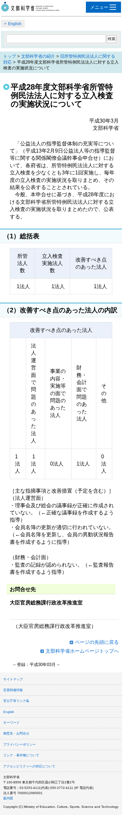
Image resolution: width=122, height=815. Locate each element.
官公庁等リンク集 (16, 701)
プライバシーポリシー (19, 744)
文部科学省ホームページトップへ (82, 651)
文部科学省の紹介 (38, 56)
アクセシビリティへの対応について (29, 766)
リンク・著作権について (21, 755)
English (14, 24)
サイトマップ (13, 679)
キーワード (11, 722)
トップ (9, 56)
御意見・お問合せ (16, 733)
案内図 (8, 798)
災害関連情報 (13, 690)
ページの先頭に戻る (97, 642)
